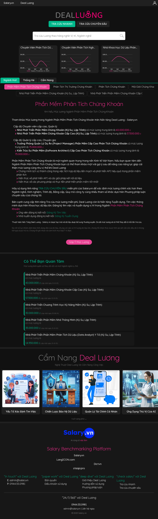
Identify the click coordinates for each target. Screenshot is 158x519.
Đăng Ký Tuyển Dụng (66, 216)
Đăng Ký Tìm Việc (56, 212)
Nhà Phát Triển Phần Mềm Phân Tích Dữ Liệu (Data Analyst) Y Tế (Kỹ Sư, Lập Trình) (73, 334)
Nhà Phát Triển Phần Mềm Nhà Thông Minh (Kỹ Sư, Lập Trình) (60, 319)
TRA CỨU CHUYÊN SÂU (52, 188)
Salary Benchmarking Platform (79, 449)
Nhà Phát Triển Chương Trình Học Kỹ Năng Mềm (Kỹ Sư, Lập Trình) (63, 304)
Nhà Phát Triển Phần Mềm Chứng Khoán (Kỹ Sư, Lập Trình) (59, 274)
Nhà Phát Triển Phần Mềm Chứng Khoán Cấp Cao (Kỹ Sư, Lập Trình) (64, 289)
